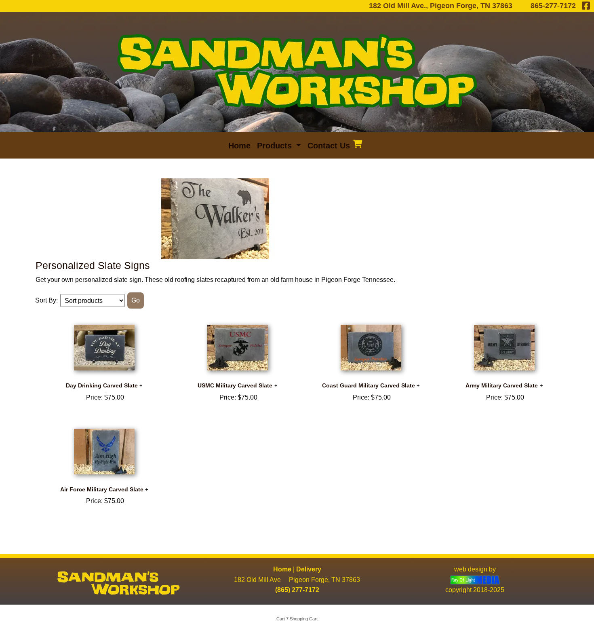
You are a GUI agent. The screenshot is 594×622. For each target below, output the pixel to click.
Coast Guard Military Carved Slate (368, 385)
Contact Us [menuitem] (329, 145)
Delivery (308, 569)
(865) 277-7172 (297, 589)
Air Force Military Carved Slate (101, 489)
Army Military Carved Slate (502, 385)
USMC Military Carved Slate (235, 385)
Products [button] (275, 145)
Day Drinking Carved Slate (102, 385)
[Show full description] (141, 385)
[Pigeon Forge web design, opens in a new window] (475, 579)
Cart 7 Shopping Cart (297, 618)
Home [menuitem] (239, 145)
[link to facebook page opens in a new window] (586, 6)
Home (282, 569)
